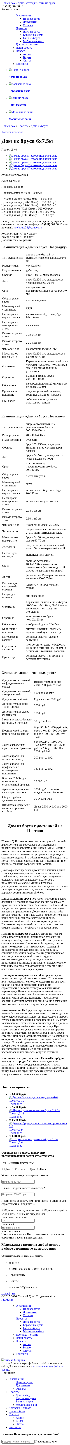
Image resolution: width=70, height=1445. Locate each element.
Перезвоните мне (46, 1441)
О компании (23, 15)
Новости (21, 50)
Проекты (21, 28)
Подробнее (15, 1103)
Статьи (27, 60)
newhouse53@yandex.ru (28, 227)
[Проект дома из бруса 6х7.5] (33, 162)
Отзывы (28, 25)
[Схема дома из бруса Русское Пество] (33, 168)
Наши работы (24, 47)
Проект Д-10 (16, 1100)
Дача (33, 1169)
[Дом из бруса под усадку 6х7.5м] (33, 158)
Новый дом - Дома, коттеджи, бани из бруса (28, 2)
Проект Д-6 (16, 1142)
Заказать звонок (11, 9)
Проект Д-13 (16, 1113)
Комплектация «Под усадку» (19, 233)
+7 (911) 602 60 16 (12, 6)
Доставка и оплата (27, 44)
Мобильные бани (33, 41)
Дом (7, 1169)
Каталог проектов (12, 132)
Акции (27, 54)
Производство (31, 18)
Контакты (22, 63)
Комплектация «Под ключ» (18, 236)
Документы (30, 21)
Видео (27, 57)
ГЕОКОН (7, 1299)
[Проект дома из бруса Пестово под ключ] (33, 165)
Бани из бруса (31, 38)
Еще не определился (32, 1213)
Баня (43, 1169)
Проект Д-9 (16, 1129)
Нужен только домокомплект (23, 1210)
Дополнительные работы (16, 240)
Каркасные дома (33, 34)
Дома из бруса (31, 31)
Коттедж (20, 1169)
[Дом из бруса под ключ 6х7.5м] (33, 155)
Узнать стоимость (12, 1231)
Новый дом (8, 125)
